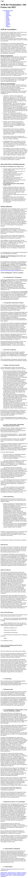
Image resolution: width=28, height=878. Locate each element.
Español (7, 19)
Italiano (7, 17)
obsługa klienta (4, 872)
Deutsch (8, 11)
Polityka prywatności (21, 872)
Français (8, 14)
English (7, 13)
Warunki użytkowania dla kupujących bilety (16, 873)
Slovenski (8, 26)
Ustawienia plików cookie (6, 875)
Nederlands (8, 15)
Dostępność (3, 873)
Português (8, 24)
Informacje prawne (12, 872)
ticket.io (8, 869)
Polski (7, 16)
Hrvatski (8, 22)
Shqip (7, 25)
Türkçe (7, 21)
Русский (8, 20)
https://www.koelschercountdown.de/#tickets (10, 270)
